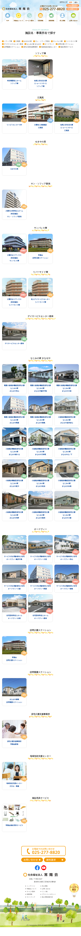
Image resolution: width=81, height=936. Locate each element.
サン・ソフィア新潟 (42, 41)
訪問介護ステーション (66, 44)
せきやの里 (28, 41)
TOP (7, 20)
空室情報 (40, 20)
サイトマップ (31, 897)
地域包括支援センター (49, 47)
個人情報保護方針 (47, 897)
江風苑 (18, 41)
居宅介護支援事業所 (30, 47)
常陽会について (18, 20)
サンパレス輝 (58, 41)
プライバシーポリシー (49, 894)
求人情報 (62, 20)
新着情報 (51, 20)
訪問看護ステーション (12, 47)
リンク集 (45, 891)
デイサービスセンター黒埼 (13, 44)
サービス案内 (29, 20)
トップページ (31, 886)
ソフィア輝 (8, 41)
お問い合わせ (73, 20)
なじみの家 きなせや (34, 44)
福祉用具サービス (67, 47)
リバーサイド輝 (71, 41)
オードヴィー (49, 44)
